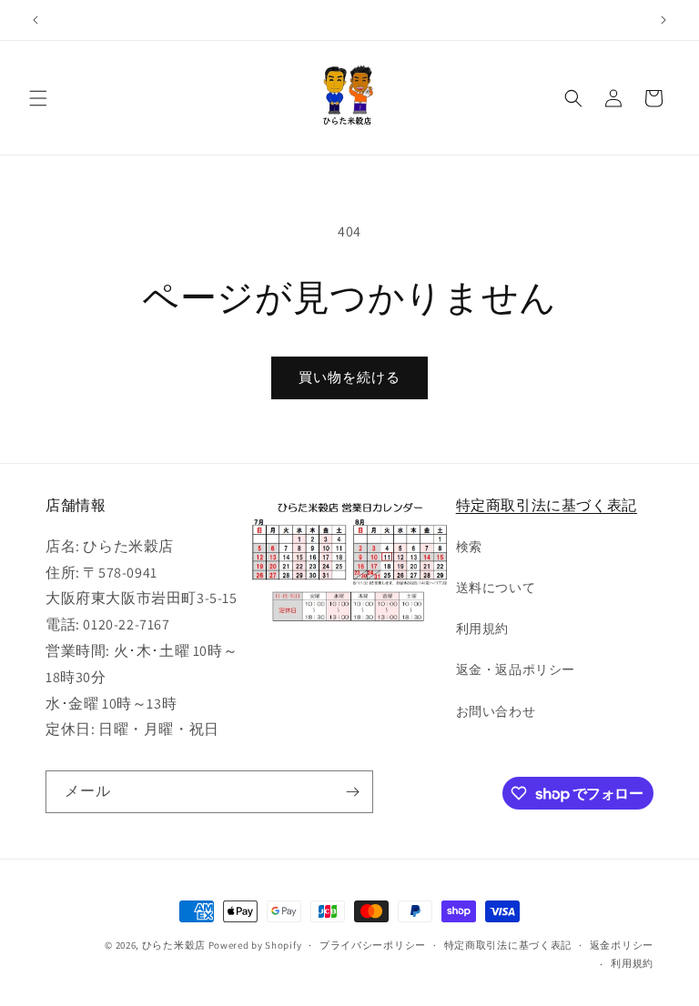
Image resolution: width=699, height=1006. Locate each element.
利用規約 (482, 628)
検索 (469, 546)
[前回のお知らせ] (35, 20)
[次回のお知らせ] (663, 20)
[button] (38, 98)
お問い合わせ (496, 711)
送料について (496, 587)
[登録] (352, 791)
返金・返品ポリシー (515, 669)
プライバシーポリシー (372, 945)
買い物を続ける (349, 377)
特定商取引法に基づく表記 (546, 505)
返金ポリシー (621, 945)
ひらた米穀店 (174, 945)
